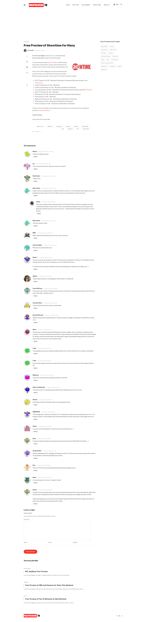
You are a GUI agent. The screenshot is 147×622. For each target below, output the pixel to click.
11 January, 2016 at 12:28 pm (51, 288)
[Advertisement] (73, 22)
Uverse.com (39, 83)
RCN (78, 128)
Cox (57, 62)
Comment (26, 519)
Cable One (49, 126)
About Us (106, 5)
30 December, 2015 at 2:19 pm (49, 176)
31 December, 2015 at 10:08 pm (44, 233)
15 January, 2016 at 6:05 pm (48, 412)
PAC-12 (25, 596)
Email (50, 542)
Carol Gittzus (37, 288)
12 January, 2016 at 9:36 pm (52, 315)
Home (68, 5)
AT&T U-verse (40, 126)
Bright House (104, 66)
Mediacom (70, 128)
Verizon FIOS (86, 128)
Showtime (26, 41)
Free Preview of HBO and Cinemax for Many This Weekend (49, 585)
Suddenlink (112, 66)
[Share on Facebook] (27, 56)
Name (26, 542)
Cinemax (26, 582)
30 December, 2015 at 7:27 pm (49, 188)
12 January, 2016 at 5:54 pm (50, 303)
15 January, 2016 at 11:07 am (47, 375)
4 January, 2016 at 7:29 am (50, 245)
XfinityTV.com (87, 90)
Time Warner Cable (105, 56)
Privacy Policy (97, 5)
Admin (35, 276)
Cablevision (104, 69)
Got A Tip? (75, 5)
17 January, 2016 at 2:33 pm (44, 465)
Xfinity (102, 59)
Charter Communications (107, 63)
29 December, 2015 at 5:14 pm (46, 151)
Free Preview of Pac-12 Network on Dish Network (45, 599)
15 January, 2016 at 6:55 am (44, 348)
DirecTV (50, 62)
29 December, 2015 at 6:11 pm (43, 163)
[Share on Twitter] (27, 62)
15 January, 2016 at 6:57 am (44, 360)
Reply (36, 156)
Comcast (68, 126)
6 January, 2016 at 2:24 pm (45, 257)
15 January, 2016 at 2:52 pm (53, 387)
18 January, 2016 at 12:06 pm (45, 489)
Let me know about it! (44, 110)
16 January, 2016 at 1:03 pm (45, 426)
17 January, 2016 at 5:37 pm (44, 477)
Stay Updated (86, 5)
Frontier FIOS (115, 59)
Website (75, 542)
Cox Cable (103, 53)
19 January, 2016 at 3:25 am (48, 201)
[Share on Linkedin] (27, 73)
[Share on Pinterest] (27, 67)
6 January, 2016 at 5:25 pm (45, 276)
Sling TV (119, 66)
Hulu (63, 128)
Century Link (59, 126)
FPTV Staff (30, 50)
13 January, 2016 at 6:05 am (45, 329)
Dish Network (85, 126)
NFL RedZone (27, 568)
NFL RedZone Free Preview (36, 571)
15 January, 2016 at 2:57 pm (46, 399)
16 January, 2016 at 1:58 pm (44, 438)
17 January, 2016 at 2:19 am (49, 451)
